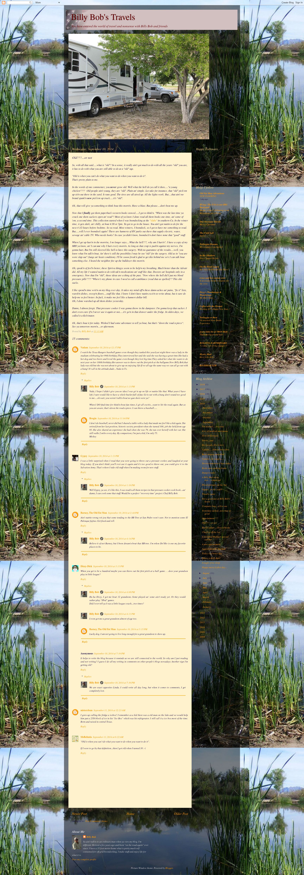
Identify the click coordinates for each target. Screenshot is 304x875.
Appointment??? (210, 518)
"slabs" (153, 220)
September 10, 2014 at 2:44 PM (123, 512)
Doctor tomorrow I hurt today (216, 463)
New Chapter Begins (209, 258)
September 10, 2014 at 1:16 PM (119, 485)
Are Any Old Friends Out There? (214, 269)
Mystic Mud (205, 354)
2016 (202, 393)
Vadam (84, 347)
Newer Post (79, 813)
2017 (202, 389)
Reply (83, 373)
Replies (87, 380)
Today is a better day (212, 553)
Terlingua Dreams (209, 244)
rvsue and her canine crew (213, 277)
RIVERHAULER (208, 365)
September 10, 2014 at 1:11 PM (103, 456)
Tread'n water (208, 494)
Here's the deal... (207, 356)
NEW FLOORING (208, 195)
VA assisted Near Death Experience (210, 322)
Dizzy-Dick (86, 566)
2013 (202, 612)
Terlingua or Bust (208, 317)
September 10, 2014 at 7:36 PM (119, 682)
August (206, 573)
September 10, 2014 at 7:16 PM (109, 653)
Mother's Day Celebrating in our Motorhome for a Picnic (214, 212)
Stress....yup (207, 440)
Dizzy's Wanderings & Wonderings (210, 293)
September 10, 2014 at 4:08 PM (119, 592)
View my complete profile (84, 859)
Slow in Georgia (210, 435)
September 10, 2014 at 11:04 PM (113, 418)
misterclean (87, 710)
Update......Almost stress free (215, 449)
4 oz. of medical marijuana (215, 431)
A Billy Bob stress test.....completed (211, 479)
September (208, 422)
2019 (202, 384)
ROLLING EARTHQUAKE (213, 342)
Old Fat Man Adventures (212, 193)
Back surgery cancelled (213, 454)
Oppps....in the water (212, 489)
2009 (202, 632)
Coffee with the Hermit (211, 306)
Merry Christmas (207, 224)
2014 (202, 403)
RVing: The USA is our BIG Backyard (213, 206)
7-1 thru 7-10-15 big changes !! (213, 345)
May (205, 587)
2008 (202, 636)
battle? (203, 235)
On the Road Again (209, 266)
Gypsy (84, 456)
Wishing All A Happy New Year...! (215, 308)
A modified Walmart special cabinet (215, 538)
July (205, 578)
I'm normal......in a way (213, 426)
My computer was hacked (211, 246)
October (207, 417)
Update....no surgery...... (213, 458)
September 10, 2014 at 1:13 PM (119, 386)
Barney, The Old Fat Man (94, 513)
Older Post (181, 813)
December (208, 407)
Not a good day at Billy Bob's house (216, 500)
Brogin (93, 418)
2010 (202, 627)
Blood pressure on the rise (214, 484)
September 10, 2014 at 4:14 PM (119, 538)
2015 (202, 398)
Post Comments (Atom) (96, 821)
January (207, 606)
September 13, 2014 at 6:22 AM (108, 737)
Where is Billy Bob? (211, 558)
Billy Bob (94, 386)
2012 (202, 617)
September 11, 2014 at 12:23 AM (109, 710)
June (205, 582)
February (207, 601)
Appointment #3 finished (214, 548)
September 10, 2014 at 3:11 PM (108, 566)
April (205, 592)
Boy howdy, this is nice (213, 444)
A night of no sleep (211, 562)
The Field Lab (207, 232)
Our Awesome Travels (210, 221)
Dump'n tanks (208, 472)
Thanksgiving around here (211, 334)
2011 (202, 622)
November (208, 412)
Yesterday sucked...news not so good (216, 512)
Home (130, 813)
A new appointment (211, 544)
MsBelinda (86, 737)
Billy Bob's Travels (103, 16)
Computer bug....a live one (214, 506)
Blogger (169, 868)
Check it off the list (211, 532)
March (206, 597)
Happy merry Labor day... (214, 567)
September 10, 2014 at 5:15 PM (132, 629)
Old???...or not (209, 522)
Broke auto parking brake (214, 468)
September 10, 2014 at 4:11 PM (119, 613)
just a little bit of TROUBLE (214, 331)
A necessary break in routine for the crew (214, 282)
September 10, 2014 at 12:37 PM (105, 347)
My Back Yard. (206, 297)
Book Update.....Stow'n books (216, 527)
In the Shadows (207, 255)
